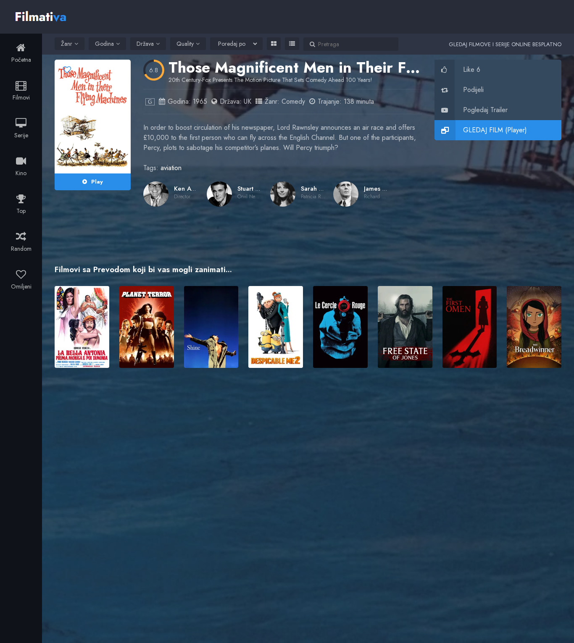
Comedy (293, 101)
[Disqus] (308, 496)
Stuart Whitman (258, 188)
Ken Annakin (192, 188)
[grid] (274, 44)
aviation (171, 168)
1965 (200, 101)
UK (247, 101)
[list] (292, 44)
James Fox (378, 188)
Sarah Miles (317, 188)
